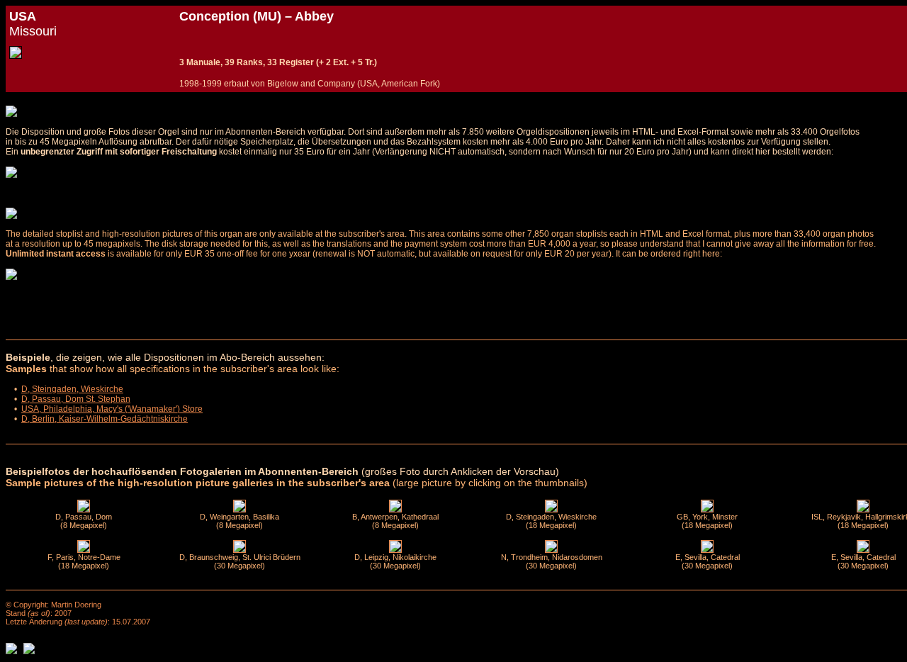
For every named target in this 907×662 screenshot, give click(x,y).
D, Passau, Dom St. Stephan (75, 399)
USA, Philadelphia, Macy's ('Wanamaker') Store (112, 409)
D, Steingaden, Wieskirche (72, 389)
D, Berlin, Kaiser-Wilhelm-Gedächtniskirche (104, 419)
